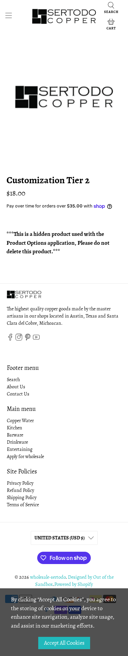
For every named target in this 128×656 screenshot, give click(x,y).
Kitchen (14, 428)
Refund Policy (20, 490)
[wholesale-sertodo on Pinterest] (27, 339)
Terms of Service (23, 504)
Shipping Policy (22, 497)
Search (13, 379)
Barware (15, 435)
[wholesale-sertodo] (64, 16)
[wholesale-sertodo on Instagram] (18, 339)
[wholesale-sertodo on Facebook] (10, 339)
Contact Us (18, 394)
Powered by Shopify (73, 584)
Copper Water (20, 420)
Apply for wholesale (25, 456)
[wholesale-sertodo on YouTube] (36, 339)
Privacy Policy (20, 483)
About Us (16, 387)
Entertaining (19, 449)
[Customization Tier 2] (63, 97)
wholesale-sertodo (48, 577)
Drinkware (17, 442)
